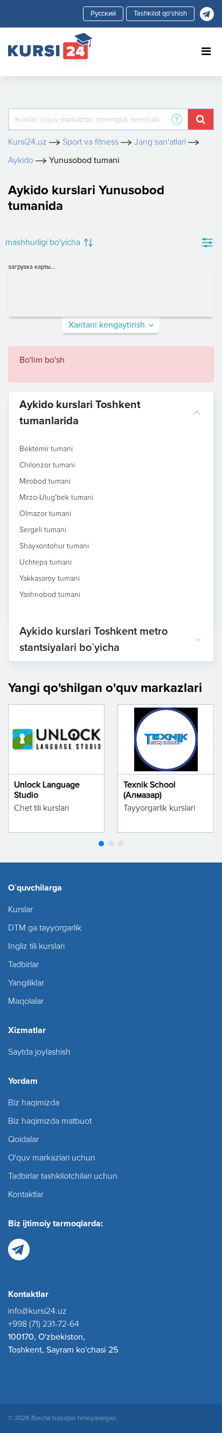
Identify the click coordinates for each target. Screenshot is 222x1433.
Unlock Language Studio (47, 789)
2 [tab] (111, 843)
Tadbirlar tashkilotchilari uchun (62, 1176)
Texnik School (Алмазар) (149, 789)
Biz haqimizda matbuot (50, 1121)
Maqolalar (26, 1001)
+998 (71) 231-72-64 (43, 1324)
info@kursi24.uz (37, 1311)
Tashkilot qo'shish (160, 13)
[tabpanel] (56, 768)
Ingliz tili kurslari (36, 946)
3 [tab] (120, 843)
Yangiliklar (26, 982)
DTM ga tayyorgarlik (44, 927)
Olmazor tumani (45, 514)
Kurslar (20, 909)
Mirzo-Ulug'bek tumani (56, 497)
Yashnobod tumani (49, 595)
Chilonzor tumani (47, 465)
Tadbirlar (23, 964)
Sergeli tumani (42, 530)
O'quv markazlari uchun (51, 1157)
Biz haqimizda (33, 1102)
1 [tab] (101, 843)
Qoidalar (23, 1139)
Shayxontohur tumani (54, 546)
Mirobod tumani (45, 481)
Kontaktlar (26, 1194)
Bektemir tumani (46, 449)
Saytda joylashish (39, 1052)
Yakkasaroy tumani (49, 578)
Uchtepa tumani (45, 562)
